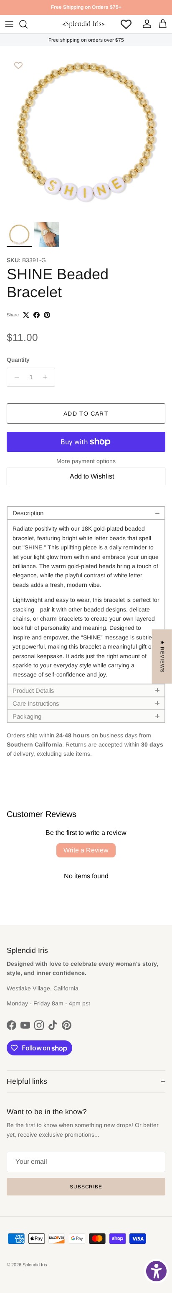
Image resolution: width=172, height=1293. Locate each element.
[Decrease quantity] (14, 377)
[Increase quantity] (47, 377)
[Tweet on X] (26, 315)
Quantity (18, 359)
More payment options (86, 461)
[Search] (27, 24)
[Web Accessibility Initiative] (156, 1271)
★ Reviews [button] (162, 656)
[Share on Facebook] (36, 315)
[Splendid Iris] (83, 24)
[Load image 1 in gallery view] (86, 132)
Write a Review (86, 850)
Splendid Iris (35, 1264)
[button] (86, 512)
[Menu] (9, 24)
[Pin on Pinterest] (47, 315)
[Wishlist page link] (126, 24)
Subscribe (86, 1187)
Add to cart (85, 413)
